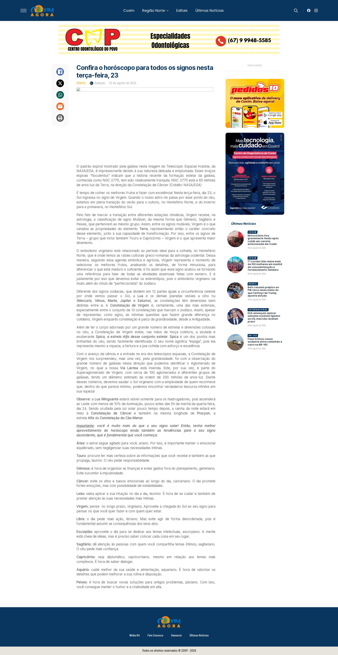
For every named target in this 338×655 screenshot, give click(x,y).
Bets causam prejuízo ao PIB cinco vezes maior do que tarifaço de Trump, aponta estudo (263, 291)
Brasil (81, 83)
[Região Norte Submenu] (168, 10)
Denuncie (176, 635)
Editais (182, 10)
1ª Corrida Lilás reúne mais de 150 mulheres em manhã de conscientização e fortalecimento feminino (265, 266)
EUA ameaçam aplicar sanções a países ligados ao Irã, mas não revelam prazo (264, 317)
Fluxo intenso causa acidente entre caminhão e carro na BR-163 (265, 342)
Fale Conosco (155, 635)
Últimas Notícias (209, 10)
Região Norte (153, 10)
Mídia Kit (134, 635)
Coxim (128, 10)
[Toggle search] (296, 10)
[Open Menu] (23, 10)
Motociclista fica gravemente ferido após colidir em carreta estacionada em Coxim (263, 240)
